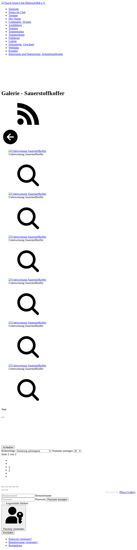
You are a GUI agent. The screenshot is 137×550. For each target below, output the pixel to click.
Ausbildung (15, 25)
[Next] (6, 489)
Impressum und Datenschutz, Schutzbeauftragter (36, 54)
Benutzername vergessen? (23, 542)
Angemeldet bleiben (17, 503)
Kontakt (13, 50)
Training (13, 28)
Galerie (13, 41)
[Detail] (28, 187)
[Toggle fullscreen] (10, 486)
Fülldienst (14, 38)
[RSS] (28, 126)
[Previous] (2, 489)
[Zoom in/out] (13, 486)
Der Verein (15, 18)
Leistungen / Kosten (20, 21)
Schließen (8, 447)
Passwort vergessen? (20, 539)
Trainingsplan (16, 31)
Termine (13, 15)
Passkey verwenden (13, 529)
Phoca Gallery (128, 492)
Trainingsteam (16, 34)
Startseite (14, 9)
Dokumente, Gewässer (21, 44)
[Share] (6, 486)
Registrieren (15, 545)
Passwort (40, 499)
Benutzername (43, 495)
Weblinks (14, 47)
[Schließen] (2, 417)
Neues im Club (17, 12)
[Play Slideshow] (17, 486)
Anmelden (8, 532)
